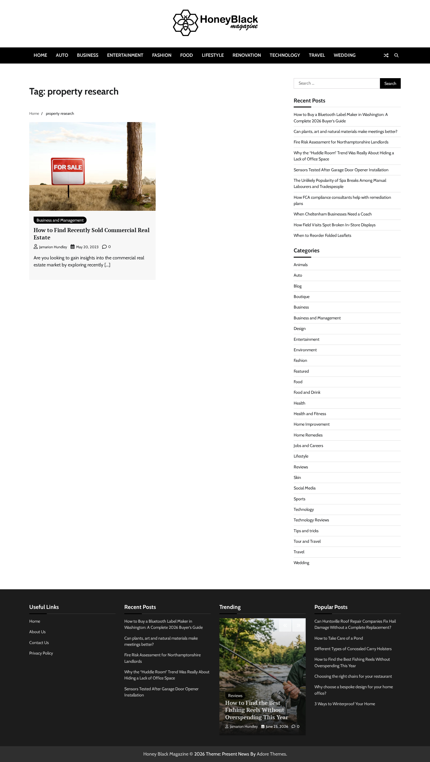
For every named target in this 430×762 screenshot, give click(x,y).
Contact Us (39, 642)
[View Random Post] (386, 55)
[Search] (396, 55)
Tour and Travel (307, 541)
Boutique (301, 296)
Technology (285, 55)
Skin (297, 477)
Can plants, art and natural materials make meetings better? (346, 131)
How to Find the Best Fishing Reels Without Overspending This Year (256, 710)
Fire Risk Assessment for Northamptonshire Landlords (341, 142)
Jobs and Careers (308, 445)
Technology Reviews (311, 520)
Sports (299, 498)
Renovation (247, 55)
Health (299, 403)
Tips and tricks (306, 530)
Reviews (301, 467)
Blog (298, 286)
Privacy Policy (41, 653)
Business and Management (60, 220)
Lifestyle (213, 55)
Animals (301, 264)
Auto (62, 55)
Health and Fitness (310, 413)
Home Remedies (308, 435)
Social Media (305, 488)
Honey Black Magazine (165, 754)
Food (186, 55)
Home (40, 55)
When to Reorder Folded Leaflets (322, 235)
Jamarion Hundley (53, 247)
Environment (305, 349)
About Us (37, 631)
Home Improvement (312, 424)
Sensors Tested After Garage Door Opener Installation (341, 169)
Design (300, 328)
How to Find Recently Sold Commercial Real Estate (91, 233)
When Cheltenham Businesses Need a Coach (333, 214)
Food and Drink (307, 392)
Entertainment (125, 55)
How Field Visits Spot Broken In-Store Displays (335, 224)
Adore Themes (271, 754)
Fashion (161, 55)
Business (87, 55)
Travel (317, 55)
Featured (301, 371)
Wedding (345, 55)
